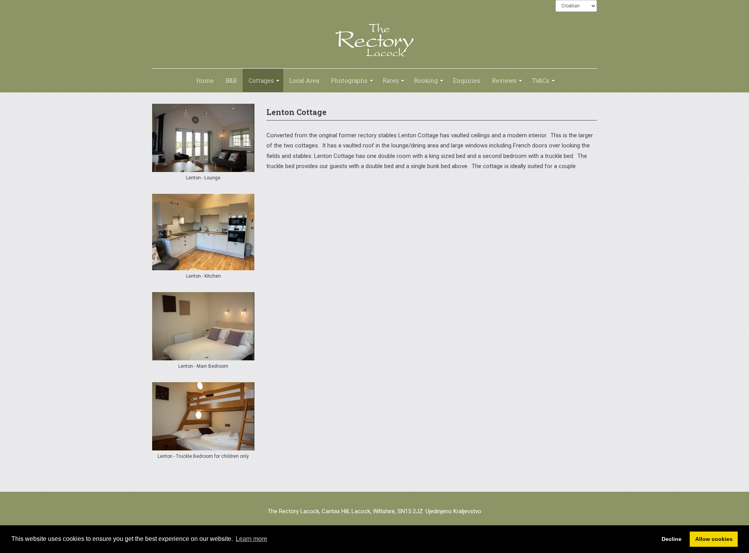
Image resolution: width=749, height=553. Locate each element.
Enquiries (466, 80)
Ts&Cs (540, 80)
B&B (231, 80)
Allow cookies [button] (714, 539)
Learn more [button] (251, 538)
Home (205, 80)
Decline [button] (672, 539)
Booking (426, 80)
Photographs (349, 80)
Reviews (504, 80)
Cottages (261, 80)
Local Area (304, 80)
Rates (391, 80)
